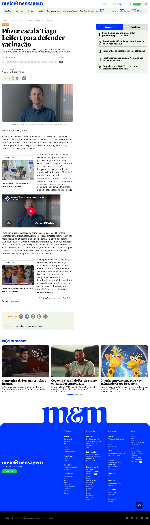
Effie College (125, 11)
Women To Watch (69, 452)
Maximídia (67, 489)
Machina (89, 485)
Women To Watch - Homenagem (114, 468)
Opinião (66, 447)
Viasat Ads (89, 487)
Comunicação (12, 20)
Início (4, 20)
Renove (133, 438)
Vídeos (66, 461)
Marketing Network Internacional (114, 484)
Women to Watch (70, 11)
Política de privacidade (138, 442)
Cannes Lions (68, 476)
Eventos (31, 11)
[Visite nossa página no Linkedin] (142, 518)
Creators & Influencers (93, 457)
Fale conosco (135, 444)
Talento (88, 447)
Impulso (88, 476)
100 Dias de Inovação (93, 439)
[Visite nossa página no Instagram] (137, 518)
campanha (31, 326)
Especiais (19, 11)
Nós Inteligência (91, 480)
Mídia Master (112, 446)
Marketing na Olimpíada (93, 441)
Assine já (9, 471)
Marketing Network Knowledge (114, 464)
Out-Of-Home (90, 459)
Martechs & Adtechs (92, 461)
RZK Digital (90, 495)
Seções (8, 11)
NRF (65, 482)
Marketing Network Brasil (116, 453)
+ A (9, 78)
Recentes (109, 27)
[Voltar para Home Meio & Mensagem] (22, 4)
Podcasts (67, 459)
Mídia (66, 443)
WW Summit (68, 485)
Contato (116, 4)
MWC (66, 480)
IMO (87, 469)
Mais (41, 11)
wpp (16, 326)
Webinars (67, 463)
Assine (137, 4)
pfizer (22, 326)
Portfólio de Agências (89, 11)
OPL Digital (90, 474)
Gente (66, 445)
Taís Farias (6, 69)
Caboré (66, 493)
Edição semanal (54, 11)
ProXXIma (67, 450)
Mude (88, 493)
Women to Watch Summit (116, 439)
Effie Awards (68, 491)
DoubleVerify (90, 497)
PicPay (88, 478)
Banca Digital (68, 465)
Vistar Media (90, 482)
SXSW (66, 478)
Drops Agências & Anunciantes (92, 444)
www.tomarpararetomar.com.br (52, 178)
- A (5, 78)
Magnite (89, 489)
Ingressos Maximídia (109, 11)
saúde (40, 326)
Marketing (67, 441)
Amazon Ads (90, 472)
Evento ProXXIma (69, 487)
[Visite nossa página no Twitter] (132, 518)
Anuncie (133, 440)
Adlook (88, 499)
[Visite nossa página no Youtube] (147, 518)
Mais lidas (135, 27)
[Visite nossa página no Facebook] (127, 518)
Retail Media (137, 11)
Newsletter (103, 4)
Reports (66, 469)
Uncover (89, 491)
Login (126, 4)
